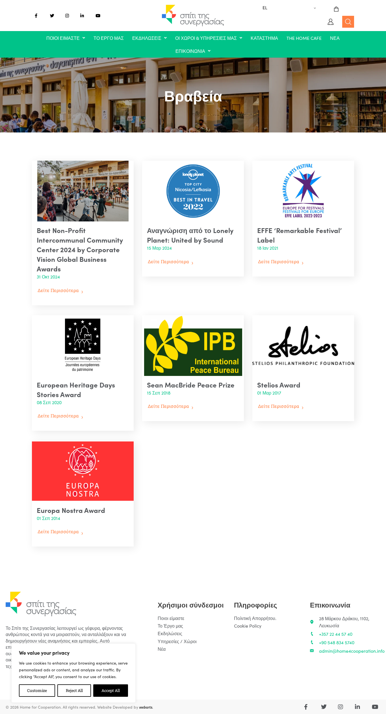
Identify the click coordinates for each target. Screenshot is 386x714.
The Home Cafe (304, 38)
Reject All (74, 690)
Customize (37, 690)
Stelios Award (278, 384)
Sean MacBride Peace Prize (191, 384)
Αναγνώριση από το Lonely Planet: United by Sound (190, 234)
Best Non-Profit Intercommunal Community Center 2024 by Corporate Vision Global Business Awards (80, 249)
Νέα (335, 38)
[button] (65, 37)
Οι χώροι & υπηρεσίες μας (206, 38)
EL (265, 7)
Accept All (110, 690)
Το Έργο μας (109, 38)
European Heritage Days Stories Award (76, 389)
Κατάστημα (264, 38)
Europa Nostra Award (71, 510)
